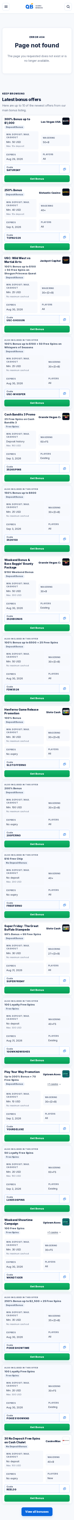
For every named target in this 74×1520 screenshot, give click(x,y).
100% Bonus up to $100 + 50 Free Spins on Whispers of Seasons (33, 345)
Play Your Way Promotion (22, 1071)
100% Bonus (12, 717)
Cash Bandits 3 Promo (19, 414)
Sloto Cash (53, 712)
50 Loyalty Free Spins (18, 1152)
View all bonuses (37, 1511)
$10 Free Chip (13, 858)
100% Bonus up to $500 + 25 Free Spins (31, 642)
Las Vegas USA (51, 121)
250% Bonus (13, 190)
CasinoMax (53, 1441)
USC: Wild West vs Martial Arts (17, 259)
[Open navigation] (6, 6)
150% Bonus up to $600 (20, 492)
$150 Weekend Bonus (19, 572)
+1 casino (52, 1084)
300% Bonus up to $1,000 (17, 121)
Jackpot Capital (50, 260)
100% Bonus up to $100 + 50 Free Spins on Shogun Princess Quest (20, 270)
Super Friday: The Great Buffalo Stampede (21, 927)
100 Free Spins (14, 1228)
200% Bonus (13, 788)
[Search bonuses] (68, 6)
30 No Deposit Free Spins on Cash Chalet (22, 1440)
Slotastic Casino (50, 192)
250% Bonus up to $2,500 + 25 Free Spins (32, 1301)
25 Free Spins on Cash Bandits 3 (19, 420)
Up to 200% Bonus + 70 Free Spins (20, 1078)
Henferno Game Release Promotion (21, 711)
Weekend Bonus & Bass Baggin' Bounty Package (18, 563)
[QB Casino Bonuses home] (37, 7)
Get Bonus (37, 178)
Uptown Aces (52, 1074)
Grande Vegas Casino (49, 417)
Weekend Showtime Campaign (18, 1221)
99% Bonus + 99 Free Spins (22, 934)
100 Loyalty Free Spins (19, 1004)
